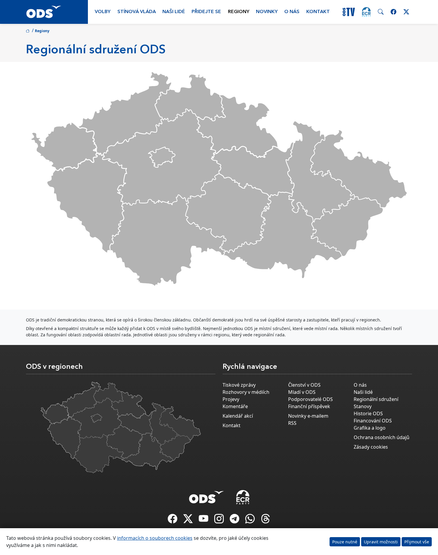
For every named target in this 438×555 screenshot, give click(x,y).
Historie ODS (368, 413)
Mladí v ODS (302, 392)
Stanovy (363, 406)
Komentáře (235, 406)
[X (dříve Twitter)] (188, 520)
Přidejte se (206, 12)
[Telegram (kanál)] (235, 520)
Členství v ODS (304, 385)
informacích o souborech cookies (154, 538)
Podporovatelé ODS (310, 399)
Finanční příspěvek (309, 406)
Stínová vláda (136, 12)
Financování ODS (373, 420)
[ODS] (206, 495)
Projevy (231, 399)
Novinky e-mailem (308, 416)
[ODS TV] (204, 520)
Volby (103, 12)
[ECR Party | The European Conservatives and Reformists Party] (366, 12)
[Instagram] (219, 520)
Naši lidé (173, 12)
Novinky (267, 12)
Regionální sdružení (376, 399)
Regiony (238, 12)
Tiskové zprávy (239, 385)
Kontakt (318, 12)
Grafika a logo (370, 428)
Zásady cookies (371, 447)
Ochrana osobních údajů (381, 437)
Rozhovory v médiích (246, 392)
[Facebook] (173, 520)
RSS (292, 423)
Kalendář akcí (238, 416)
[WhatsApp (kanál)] (250, 520)
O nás (291, 12)
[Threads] (265, 520)
